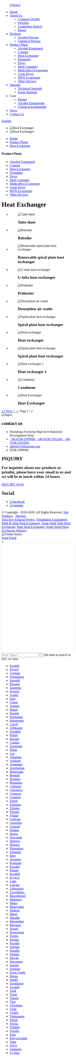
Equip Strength (27, 92)
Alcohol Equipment (30, 48)
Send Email (9, 538)
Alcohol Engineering (31, 103)
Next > (10, 411)
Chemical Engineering (32, 107)
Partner (22, 99)
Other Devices (27, 81)
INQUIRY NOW (13, 484)
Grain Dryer (25, 74)
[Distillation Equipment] (51, 519)
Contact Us (17, 114)
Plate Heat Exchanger (30, 527)
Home (14, 12)
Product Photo (19, 44)
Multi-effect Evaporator (33, 70)
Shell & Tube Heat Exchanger (21, 523)
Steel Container (27, 66)
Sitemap (20, 516)
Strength (15, 85)
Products (15, 33)
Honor (22, 30)
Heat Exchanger (28, 55)
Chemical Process (29, 41)
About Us (16, 15)
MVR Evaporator (29, 77)
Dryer (21, 63)
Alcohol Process (28, 37)
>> (17, 411)
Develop (23, 23)
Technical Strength (30, 88)
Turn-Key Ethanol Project (18, 519)
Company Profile (29, 19)
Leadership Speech (30, 26)
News (13, 110)
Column (23, 52)
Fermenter (24, 59)
